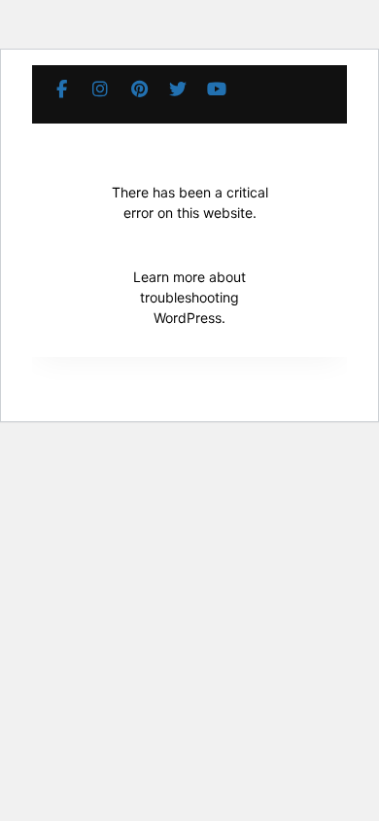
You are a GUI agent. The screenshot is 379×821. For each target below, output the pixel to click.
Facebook (61, 89)
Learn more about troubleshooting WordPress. (189, 297)
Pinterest (139, 89)
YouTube (216, 89)
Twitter (177, 89)
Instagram (100, 89)
